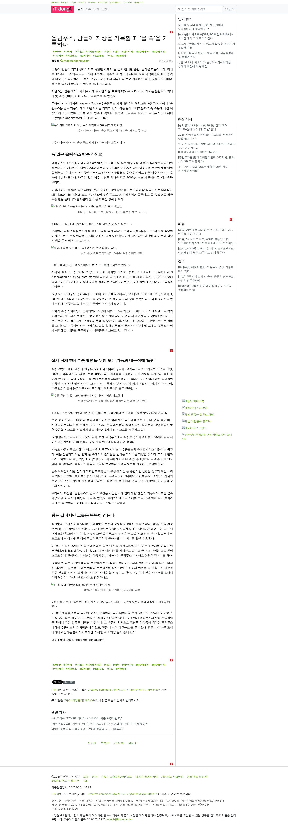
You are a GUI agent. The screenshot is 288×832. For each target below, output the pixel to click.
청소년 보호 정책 (197, 776)
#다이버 (68, 51)
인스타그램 (102, 2)
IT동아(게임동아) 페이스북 (80, 700)
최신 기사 (185, 119)
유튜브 (73, 2)
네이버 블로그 (115, 2)
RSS (85, 780)
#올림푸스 (98, 55)
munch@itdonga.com (119, 819)
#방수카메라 (142, 51)
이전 (93, 743)
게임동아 (64, 2)
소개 (85, 776)
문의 (94, 776)
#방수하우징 (158, 51)
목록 (120, 743)
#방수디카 (127, 51)
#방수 (116, 51)
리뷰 (88, 9)
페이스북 (92, 2)
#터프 (110, 55)
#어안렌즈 (71, 55)
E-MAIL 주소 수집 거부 (65, 780)
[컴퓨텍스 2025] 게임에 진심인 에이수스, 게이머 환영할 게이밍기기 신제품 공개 (100, 723)
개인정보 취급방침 (172, 776)
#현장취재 (121, 55)
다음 (131, 743)
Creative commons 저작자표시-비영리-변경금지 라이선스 (123, 689)
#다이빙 (79, 51)
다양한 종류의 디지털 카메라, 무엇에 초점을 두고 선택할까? (87, 729)
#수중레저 (57, 55)
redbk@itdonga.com (77, 60)
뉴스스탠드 (127, 2)
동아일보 (55, 2)
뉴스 (80, 9)
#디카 (107, 51)
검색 (231, 9)
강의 (96, 9)
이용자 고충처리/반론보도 (116, 776)
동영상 (106, 9)
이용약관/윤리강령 (147, 776)
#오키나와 (85, 55)
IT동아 (55, 689)
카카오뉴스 (138, 2)
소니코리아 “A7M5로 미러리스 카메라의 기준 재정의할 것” (87, 718)
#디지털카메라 (94, 51)
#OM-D (56, 51)
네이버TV (82, 2)
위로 (106, 743)
